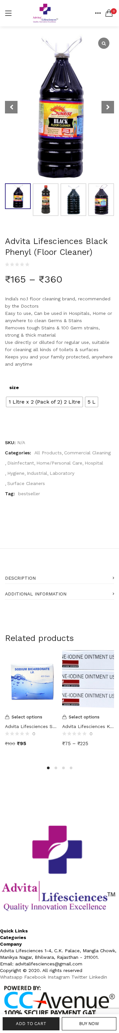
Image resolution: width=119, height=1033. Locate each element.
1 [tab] (48, 768)
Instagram (59, 977)
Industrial (37, 473)
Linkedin (98, 977)
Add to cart (31, 1023)
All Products (48, 452)
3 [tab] (63, 768)
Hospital (94, 463)
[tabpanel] (31, 703)
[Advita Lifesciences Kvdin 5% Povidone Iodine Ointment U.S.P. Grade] (88, 680)
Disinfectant (20, 463)
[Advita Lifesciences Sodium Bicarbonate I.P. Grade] (31, 680)
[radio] (44, 402)
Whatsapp (12, 977)
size (14, 387)
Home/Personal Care (59, 463)
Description (20, 578)
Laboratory (62, 473)
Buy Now (89, 1023)
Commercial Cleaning (87, 452)
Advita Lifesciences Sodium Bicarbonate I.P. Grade (31, 726)
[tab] (59, 576)
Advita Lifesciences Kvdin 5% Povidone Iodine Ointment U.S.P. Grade (88, 726)
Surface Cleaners (26, 483)
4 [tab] (71, 768)
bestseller (29, 493)
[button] (109, 13)
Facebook (36, 977)
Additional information (35, 593)
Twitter (80, 977)
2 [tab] (56, 768)
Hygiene (15, 473)
